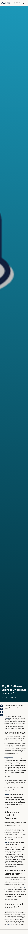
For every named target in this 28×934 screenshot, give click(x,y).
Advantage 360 (8, 757)
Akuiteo (6, 842)
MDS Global (7, 794)
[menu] (25, 3)
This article (9, 924)
